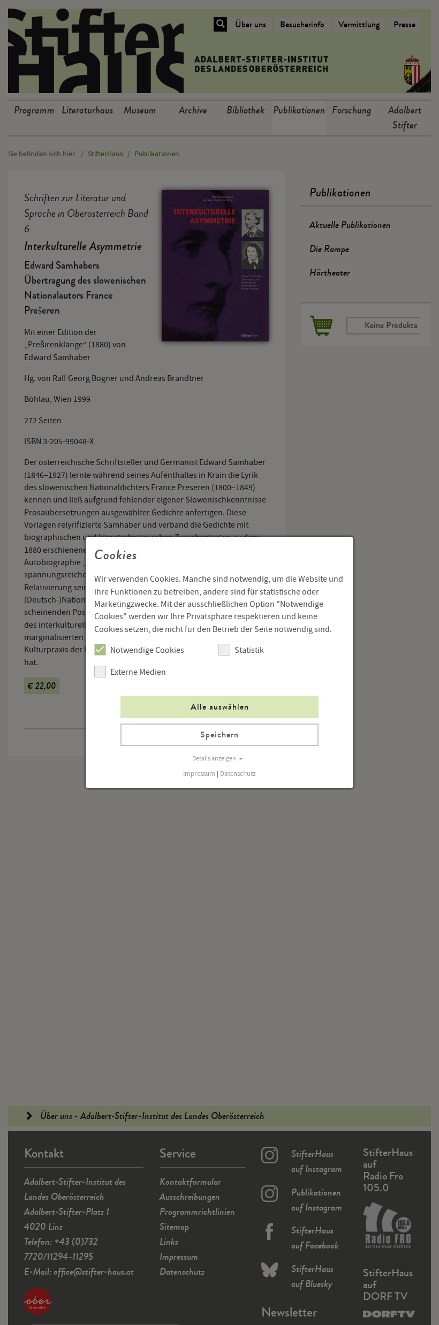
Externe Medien (138, 672)
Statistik (249, 650)
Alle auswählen (220, 706)
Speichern (219, 734)
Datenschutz (238, 774)
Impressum (199, 774)
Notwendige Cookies (147, 650)
